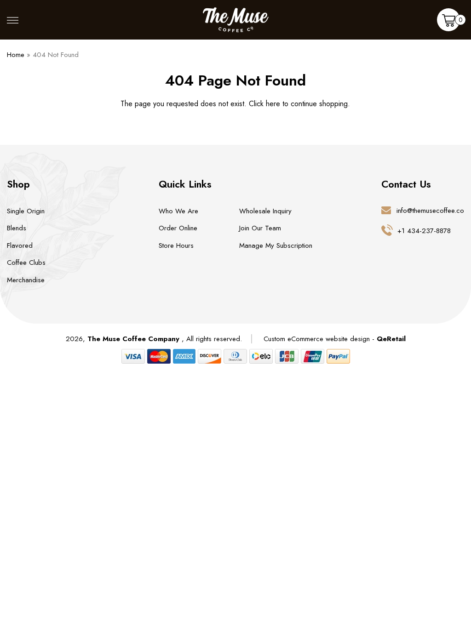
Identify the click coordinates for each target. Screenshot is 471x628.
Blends (16, 228)
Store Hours (176, 245)
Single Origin (26, 211)
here (273, 103)
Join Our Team (260, 228)
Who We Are (178, 211)
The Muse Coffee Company (133, 339)
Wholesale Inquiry (265, 211)
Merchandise (26, 280)
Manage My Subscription (275, 245)
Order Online (178, 228)
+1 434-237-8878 (424, 231)
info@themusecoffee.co (430, 211)
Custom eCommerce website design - (320, 339)
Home (15, 55)
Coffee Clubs (26, 262)
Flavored (20, 245)
